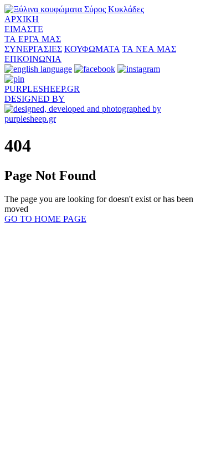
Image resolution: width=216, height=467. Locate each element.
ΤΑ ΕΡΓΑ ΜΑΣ (32, 39)
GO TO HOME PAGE (45, 219)
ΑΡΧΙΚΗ (21, 19)
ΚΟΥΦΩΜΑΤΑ (92, 49)
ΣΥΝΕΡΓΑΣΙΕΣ (33, 49)
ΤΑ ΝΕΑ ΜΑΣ (149, 49)
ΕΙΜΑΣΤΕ (23, 29)
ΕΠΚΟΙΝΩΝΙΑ (32, 59)
